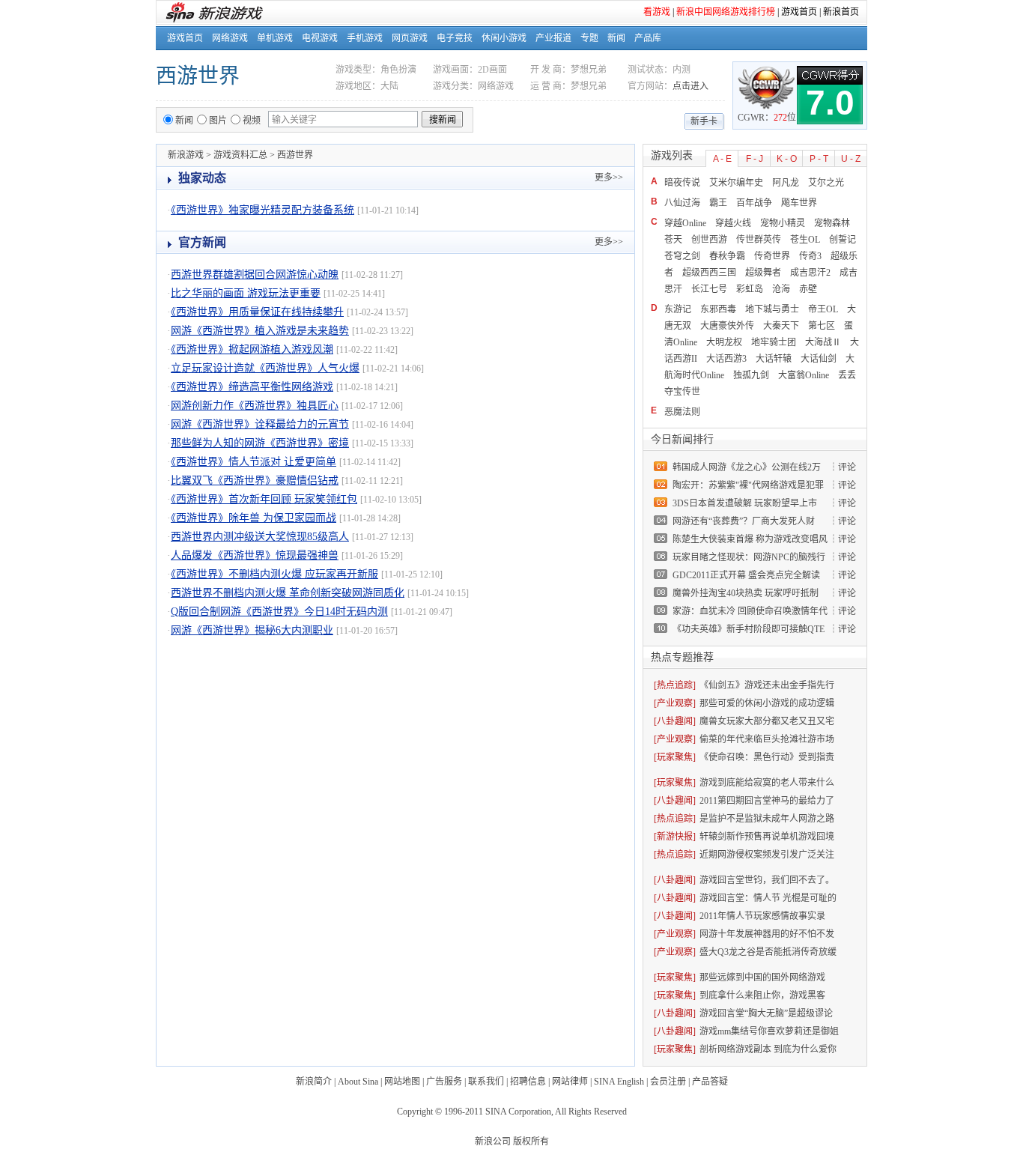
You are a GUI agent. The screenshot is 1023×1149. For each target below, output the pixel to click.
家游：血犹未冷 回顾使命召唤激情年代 (750, 611)
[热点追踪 (673, 685)
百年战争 (754, 203)
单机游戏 (275, 38)
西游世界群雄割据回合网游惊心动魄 (255, 274)
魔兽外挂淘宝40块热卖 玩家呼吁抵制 (746, 593)
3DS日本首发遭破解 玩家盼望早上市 (745, 503)
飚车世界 (799, 203)
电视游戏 (320, 38)
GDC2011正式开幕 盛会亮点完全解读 (746, 575)
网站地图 (402, 1081)
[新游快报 (673, 836)
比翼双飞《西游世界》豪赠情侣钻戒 (255, 480)
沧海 (781, 289)
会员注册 (668, 1081)
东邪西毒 (718, 309)
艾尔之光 (826, 183)
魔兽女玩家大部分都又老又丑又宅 (766, 721)
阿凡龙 (785, 183)
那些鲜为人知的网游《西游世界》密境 (260, 443)
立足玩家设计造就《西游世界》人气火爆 (265, 368)
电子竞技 (455, 38)
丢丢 (847, 375)
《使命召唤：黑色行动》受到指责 (766, 757)
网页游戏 (410, 38)
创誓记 (842, 239)
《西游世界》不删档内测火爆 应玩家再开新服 (274, 574)
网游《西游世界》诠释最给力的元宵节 (260, 424)
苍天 (673, 239)
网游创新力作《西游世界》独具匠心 (255, 405)
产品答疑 (710, 1081)
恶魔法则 (682, 412)
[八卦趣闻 (673, 721)
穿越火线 (733, 223)
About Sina (358, 1081)
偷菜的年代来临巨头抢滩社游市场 (766, 739)
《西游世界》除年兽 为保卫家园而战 (253, 518)
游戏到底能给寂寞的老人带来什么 (766, 782)
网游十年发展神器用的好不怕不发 (766, 934)
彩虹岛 (749, 289)
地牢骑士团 (773, 342)
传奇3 (810, 256)
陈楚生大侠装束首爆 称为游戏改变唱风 (750, 539)
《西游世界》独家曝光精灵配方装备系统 (262, 210)
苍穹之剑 (682, 256)
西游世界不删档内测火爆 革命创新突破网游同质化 (287, 592)
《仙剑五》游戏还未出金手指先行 (766, 685)
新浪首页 (841, 12)
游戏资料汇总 (240, 155)
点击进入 (690, 86)
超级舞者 (763, 272)
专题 (589, 38)
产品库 (647, 38)
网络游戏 (230, 38)
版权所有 (531, 1141)
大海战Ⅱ (823, 342)
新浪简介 (314, 1081)
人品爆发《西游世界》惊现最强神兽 (255, 555)
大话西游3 (726, 359)
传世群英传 (758, 239)
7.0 (830, 102)
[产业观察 (673, 703)
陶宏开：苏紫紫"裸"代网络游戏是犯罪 (748, 485)
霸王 (718, 203)
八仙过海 (682, 203)
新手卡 (703, 121)
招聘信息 (528, 1081)
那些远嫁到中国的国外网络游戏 (762, 977)
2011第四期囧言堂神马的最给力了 (766, 800)
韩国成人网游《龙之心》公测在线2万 (747, 467)
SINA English (619, 1081)
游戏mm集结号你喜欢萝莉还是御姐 (769, 1031)
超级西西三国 (709, 272)
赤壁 (808, 289)
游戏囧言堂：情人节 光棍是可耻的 (768, 898)
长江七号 (709, 289)
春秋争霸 (727, 256)
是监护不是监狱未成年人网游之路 (766, 818)
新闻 (616, 38)
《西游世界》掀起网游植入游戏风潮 (252, 349)
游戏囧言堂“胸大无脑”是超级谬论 (766, 1013)
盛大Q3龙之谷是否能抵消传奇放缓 (768, 952)
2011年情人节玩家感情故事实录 (762, 916)
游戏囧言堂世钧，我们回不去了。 (766, 880)
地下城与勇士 (772, 309)
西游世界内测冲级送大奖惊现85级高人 (260, 536)
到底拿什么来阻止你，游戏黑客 (762, 995)
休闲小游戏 (504, 38)
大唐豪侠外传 (727, 326)
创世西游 (709, 239)
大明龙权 (724, 342)
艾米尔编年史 (736, 183)
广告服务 (444, 1081)
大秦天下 (781, 326)
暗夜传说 (682, 183)
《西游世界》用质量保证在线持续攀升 (257, 312)
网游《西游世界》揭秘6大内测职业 (252, 630)
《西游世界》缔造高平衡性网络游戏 (252, 386)
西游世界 (198, 76)
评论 (847, 467)
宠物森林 (832, 223)
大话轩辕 (774, 359)
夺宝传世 (682, 391)
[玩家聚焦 (673, 757)
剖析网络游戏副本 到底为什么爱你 (768, 1049)
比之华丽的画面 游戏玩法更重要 (246, 293)
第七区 (821, 326)
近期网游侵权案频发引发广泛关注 (766, 854)
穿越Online (685, 223)
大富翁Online (803, 375)
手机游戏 (365, 38)
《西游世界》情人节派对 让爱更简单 (253, 461)
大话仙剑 (819, 359)
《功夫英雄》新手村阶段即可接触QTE (749, 629)
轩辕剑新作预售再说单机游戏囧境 (766, 836)
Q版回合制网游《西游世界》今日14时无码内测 (279, 611)
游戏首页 (799, 12)
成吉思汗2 (810, 272)
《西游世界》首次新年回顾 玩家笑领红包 (264, 499)
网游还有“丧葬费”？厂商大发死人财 (744, 521)
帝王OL (823, 309)
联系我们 (486, 1081)
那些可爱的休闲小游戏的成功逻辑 (766, 703)
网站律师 (570, 1081)
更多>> (609, 177)
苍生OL (805, 239)
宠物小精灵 (782, 223)
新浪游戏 (186, 155)
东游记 (677, 309)
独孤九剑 (751, 375)
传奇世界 (772, 256)
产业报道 (553, 38)
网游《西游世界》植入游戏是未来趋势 (260, 330)
